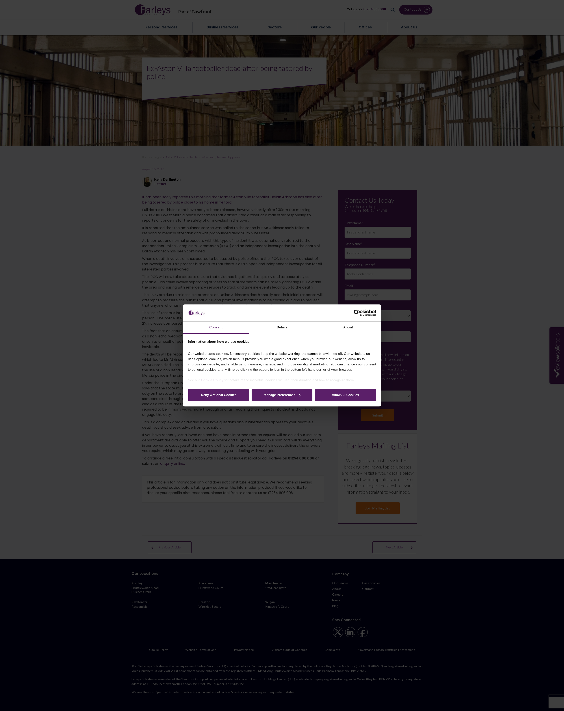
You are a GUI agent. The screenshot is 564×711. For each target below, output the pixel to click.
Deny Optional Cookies (218, 395)
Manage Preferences (279, 395)
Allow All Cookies (345, 395)
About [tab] (348, 327)
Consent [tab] (216, 327)
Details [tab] (282, 327)
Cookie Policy (212, 380)
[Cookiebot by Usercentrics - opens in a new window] (357, 313)
